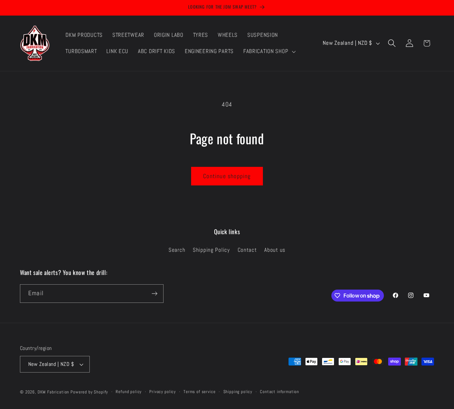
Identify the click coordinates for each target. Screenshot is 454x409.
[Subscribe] (154, 293)
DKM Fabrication (53, 392)
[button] (268, 51)
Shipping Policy (211, 249)
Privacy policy (162, 391)
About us (274, 249)
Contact (247, 249)
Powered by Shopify (89, 392)
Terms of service (199, 391)
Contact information (279, 391)
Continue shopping (227, 176)
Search (177, 249)
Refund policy (129, 391)
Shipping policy (238, 391)
